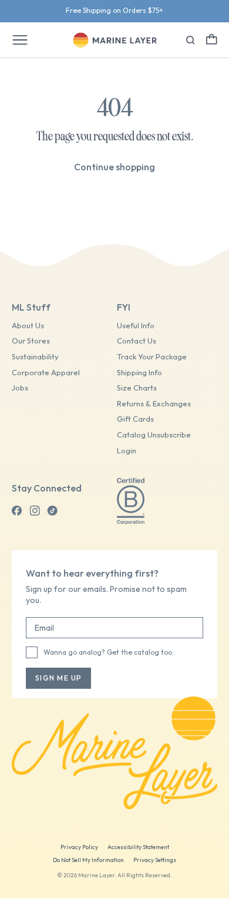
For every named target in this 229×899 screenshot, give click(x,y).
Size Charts (137, 387)
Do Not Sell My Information (88, 860)
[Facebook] (17, 511)
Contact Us (136, 340)
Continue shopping (114, 167)
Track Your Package (152, 356)
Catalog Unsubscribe (154, 434)
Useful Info (135, 325)
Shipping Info (139, 372)
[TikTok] (52, 511)
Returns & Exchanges (154, 403)
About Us (28, 325)
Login (126, 450)
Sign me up (58, 678)
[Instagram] (34, 511)
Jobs (20, 387)
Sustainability (35, 356)
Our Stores (31, 340)
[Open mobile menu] (20, 40)
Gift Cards (135, 419)
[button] (211, 39)
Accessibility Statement (138, 847)
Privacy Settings (154, 860)
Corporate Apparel (46, 372)
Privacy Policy (79, 847)
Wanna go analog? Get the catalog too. (108, 652)
